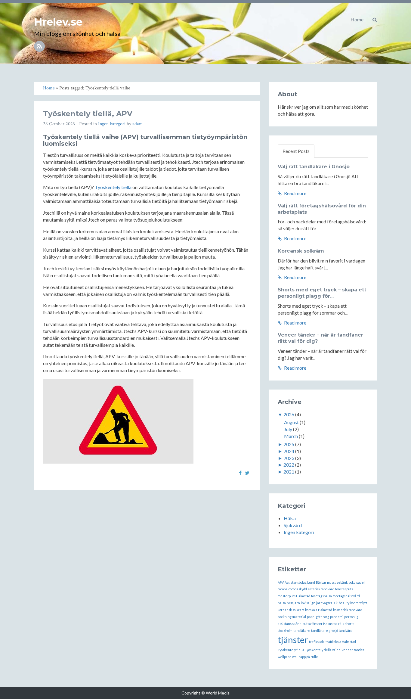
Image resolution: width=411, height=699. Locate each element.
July (288, 429)
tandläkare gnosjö (324, 630)
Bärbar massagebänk (332, 582)
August (291, 422)
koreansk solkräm (291, 610)
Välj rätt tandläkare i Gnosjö (314, 166)
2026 (288, 414)
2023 (288, 458)
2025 (288, 444)
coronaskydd (298, 589)
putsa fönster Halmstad (319, 624)
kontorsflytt (358, 603)
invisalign (308, 603)
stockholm (285, 630)
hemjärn (293, 603)
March (291, 436)
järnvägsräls (325, 603)
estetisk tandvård (321, 589)
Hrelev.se (58, 22)
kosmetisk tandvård (347, 610)
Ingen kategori (111, 124)
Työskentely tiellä (113, 187)
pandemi (336, 617)
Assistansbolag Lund (300, 582)
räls (341, 624)
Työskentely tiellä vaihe (323, 650)
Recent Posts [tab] (296, 151)
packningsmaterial (292, 617)
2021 (288, 471)
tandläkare (301, 630)
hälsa (282, 603)
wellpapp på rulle (305, 657)
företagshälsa (321, 596)
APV (281, 582)
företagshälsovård (346, 596)
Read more (294, 193)
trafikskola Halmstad (341, 642)
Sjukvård (293, 525)
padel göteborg (318, 617)
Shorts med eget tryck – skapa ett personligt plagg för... (322, 293)
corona (283, 589)
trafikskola (317, 642)
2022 (288, 465)
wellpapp (284, 657)
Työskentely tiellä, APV (87, 113)
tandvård (345, 630)
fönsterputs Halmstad (294, 596)
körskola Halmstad (318, 610)
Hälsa (290, 518)
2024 (288, 451)
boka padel (357, 582)
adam (137, 124)
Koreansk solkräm (301, 251)
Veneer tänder (352, 650)
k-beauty (342, 603)
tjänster (293, 639)
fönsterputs (344, 589)
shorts (349, 624)
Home (357, 19)
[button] (375, 19)
